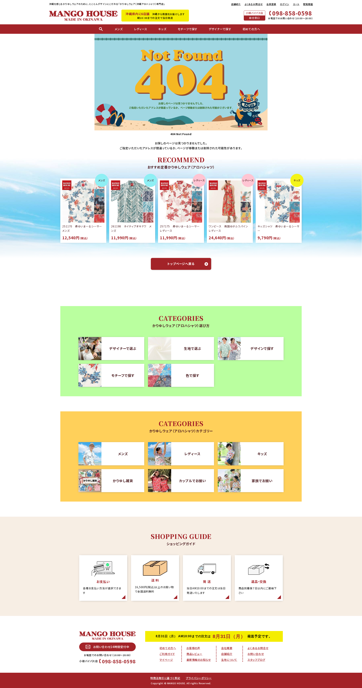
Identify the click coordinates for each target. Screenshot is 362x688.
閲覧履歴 (308, 4)
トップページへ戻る (181, 263)
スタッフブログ (256, 660)
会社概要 (226, 648)
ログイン (284, 4)
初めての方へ (168, 648)
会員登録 (271, 4)
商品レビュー (194, 654)
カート (296, 4)
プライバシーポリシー (199, 678)
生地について (229, 660)
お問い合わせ (256, 654)
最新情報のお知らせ (198, 660)
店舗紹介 (236, 4)
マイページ (166, 660)
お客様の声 (193, 648)
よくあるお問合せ (254, 4)
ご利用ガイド (167, 654)
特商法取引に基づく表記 (165, 678)
